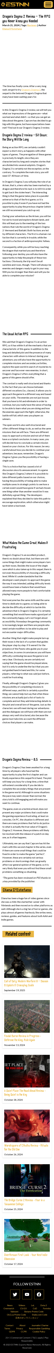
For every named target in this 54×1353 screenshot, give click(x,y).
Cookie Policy (39, 1331)
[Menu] (48, 4)
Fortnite (47, 1308)
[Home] (15, 4)
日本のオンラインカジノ (27, 1317)
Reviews (32, 25)
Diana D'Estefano (12, 28)
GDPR (12, 1331)
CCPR (24, 1331)
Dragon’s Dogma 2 (30, 89)
